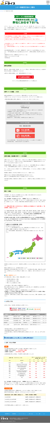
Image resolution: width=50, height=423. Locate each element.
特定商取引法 (7, 413)
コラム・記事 (38, 413)
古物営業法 (14, 413)
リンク (44, 413)
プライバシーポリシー (22, 413)
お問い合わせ (31, 413)
